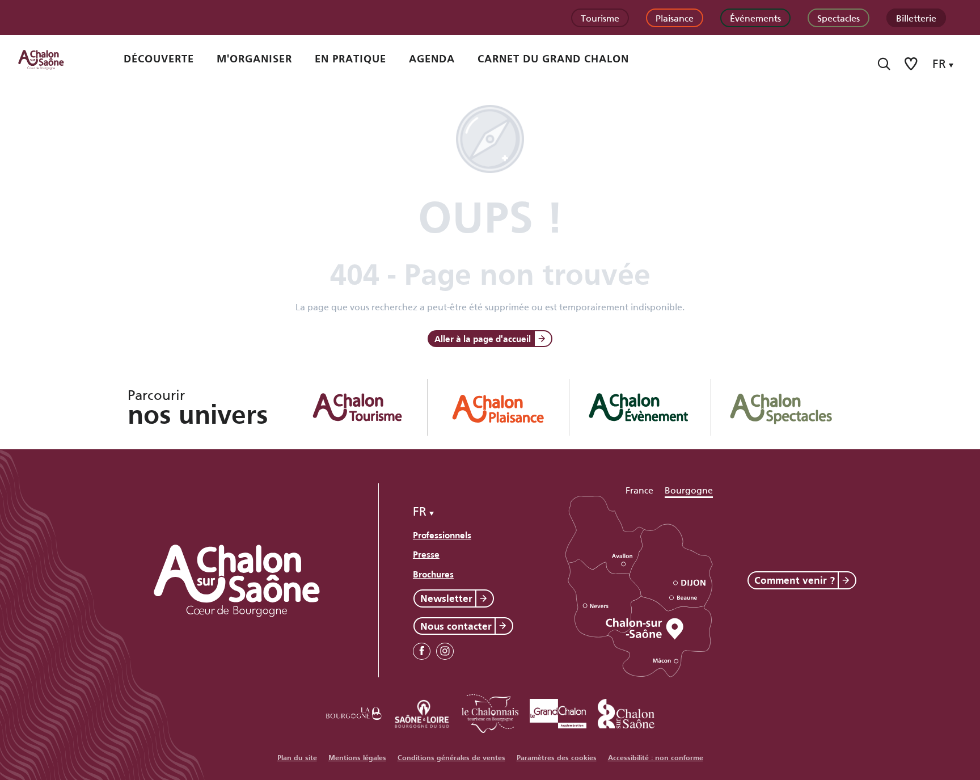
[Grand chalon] (558, 711)
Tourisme (600, 17)
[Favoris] (912, 64)
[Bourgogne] (354, 711)
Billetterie (916, 17)
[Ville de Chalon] (626, 711)
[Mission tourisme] (422, 711)
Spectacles (838, 17)
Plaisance (675, 17)
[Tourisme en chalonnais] (490, 711)
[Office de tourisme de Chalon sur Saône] (51, 59)
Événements (755, 17)
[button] (884, 63)
